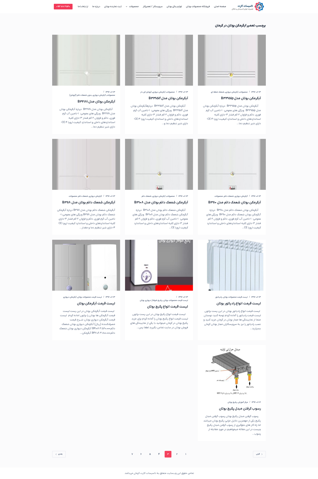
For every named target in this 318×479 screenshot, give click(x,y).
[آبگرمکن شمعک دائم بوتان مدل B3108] (159, 164)
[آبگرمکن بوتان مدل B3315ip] (232, 60)
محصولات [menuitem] (134, 6)
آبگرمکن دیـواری (69, 297)
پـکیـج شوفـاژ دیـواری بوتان (151, 300)
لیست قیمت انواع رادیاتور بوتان (238, 303)
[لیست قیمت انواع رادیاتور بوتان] (232, 265)
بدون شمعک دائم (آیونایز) (80, 95)
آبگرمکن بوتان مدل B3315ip (241, 98)
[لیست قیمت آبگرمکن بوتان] (86, 265)
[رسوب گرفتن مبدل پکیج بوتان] (232, 370)
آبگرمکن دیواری (231, 92)
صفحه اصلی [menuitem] (220, 6)
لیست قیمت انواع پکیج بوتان (167, 307)
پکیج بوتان (232, 402)
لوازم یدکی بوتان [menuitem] (174, 6)
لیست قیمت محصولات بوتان (235, 297)
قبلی (258, 454)
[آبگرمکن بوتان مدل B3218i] (86, 60)
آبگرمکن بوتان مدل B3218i (96, 102)
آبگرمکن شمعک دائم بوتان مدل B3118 (88, 202)
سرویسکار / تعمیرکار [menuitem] (152, 6)
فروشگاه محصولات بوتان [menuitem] (198, 6)
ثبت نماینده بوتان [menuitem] (113, 6)
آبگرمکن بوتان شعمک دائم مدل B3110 (234, 202)
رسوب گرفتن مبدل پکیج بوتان (240, 409)
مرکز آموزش (243, 402)
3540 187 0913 (63, 6)
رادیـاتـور (218, 297)
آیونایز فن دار (145, 92)
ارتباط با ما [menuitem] (83, 6)
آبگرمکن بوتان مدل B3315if (168, 98)
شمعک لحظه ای (217, 92)
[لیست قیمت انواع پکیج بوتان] (159, 265)
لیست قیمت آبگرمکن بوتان (96, 303)
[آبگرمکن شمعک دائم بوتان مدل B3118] (86, 164)
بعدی (60, 454)
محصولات (243, 92)
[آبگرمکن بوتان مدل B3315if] (159, 60)
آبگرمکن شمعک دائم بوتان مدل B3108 (161, 202)
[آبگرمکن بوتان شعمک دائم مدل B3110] (232, 164)
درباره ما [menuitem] (96, 6)
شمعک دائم (229, 196)
